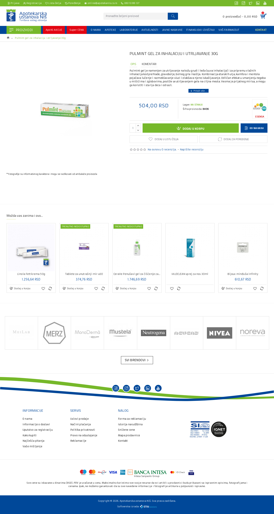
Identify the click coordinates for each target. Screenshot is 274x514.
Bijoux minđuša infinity (242, 274)
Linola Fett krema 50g (31, 274)
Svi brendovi (135, 360)
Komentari (149, 64)
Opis (133, 64)
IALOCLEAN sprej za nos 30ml (189, 274)
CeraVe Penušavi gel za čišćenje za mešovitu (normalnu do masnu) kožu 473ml (137, 274)
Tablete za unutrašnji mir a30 (84, 274)
